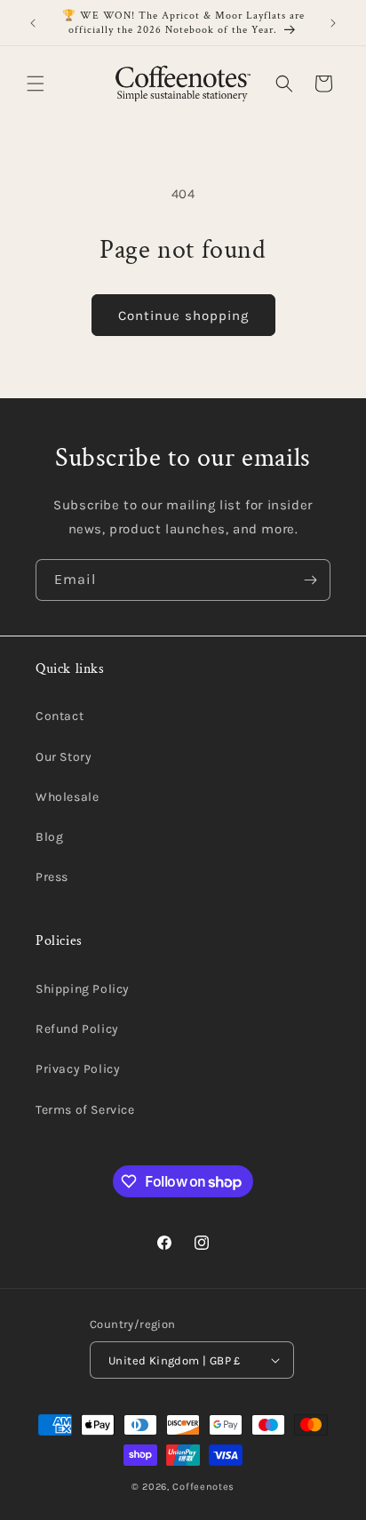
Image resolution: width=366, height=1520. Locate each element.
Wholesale (67, 796)
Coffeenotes (203, 1486)
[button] (35, 83)
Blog (49, 836)
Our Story (64, 756)
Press (52, 876)
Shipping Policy (83, 988)
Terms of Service (85, 1109)
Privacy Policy (78, 1068)
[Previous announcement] (32, 23)
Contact (60, 716)
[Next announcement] (333, 23)
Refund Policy (77, 1028)
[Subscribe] (310, 580)
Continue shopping (183, 316)
